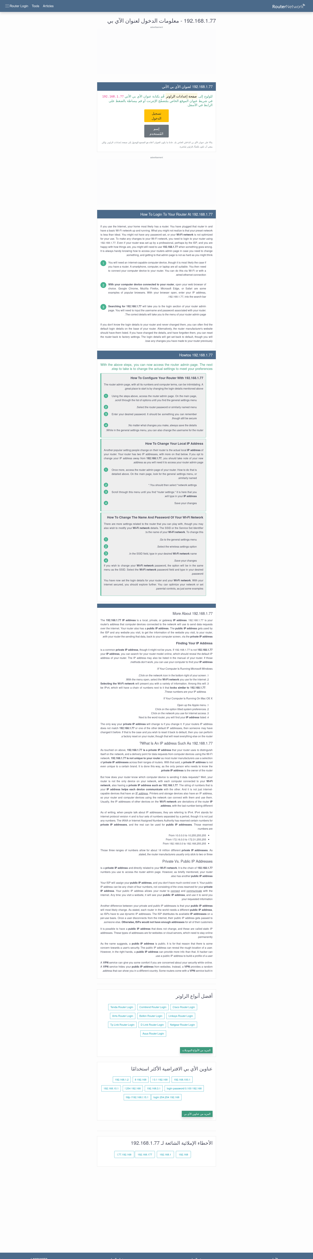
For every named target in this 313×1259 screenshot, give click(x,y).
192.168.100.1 (182, 1079)
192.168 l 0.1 (160, 1079)
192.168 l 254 (133, 1088)
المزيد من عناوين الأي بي (197, 1114)
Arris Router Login (122, 1016)
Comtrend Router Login (152, 1007)
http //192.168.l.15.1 (137, 1097)
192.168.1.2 (122, 1079)
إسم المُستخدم (156, 131)
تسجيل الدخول (156, 115)
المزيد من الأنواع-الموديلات (196, 1050)
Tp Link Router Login (122, 1025)
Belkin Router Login (150, 1016)
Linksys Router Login (181, 1016)
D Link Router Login (152, 1025)
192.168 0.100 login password (184, 1088)
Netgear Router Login (182, 1025)
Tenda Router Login (121, 1007)
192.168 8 (140, 1079)
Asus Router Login (153, 1033)
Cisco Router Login (184, 1007)
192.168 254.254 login (166, 1097)
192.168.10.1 (111, 1088)
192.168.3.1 (154, 1088)
